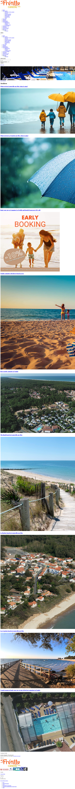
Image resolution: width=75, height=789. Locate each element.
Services (6, 38)
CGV (4, 784)
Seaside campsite (8, 14)
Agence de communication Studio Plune (10, 786)
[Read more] (30, 271)
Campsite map (7, 16)
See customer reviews (4, 780)
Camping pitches (8, 24)
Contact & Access (6, 27)
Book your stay (3, 80)
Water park (4, 18)
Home (4, 35)
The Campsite (5, 36)
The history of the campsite (9, 37)
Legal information (6, 783)
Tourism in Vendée (6, 25)
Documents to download (7, 785)
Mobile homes (7, 22)
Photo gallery (7, 15)
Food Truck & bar (8, 39)
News (6, 17)
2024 (3, 787)
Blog (3, 782)
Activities (4, 19)
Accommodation (5, 21)
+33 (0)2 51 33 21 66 (16, 756)
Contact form (2, 774)
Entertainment (5, 20)
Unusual (6, 23)
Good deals (5, 26)
